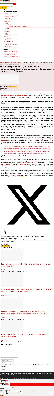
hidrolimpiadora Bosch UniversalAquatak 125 (14, 95)
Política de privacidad (12, 373)
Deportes (7, 18)
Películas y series (9, 38)
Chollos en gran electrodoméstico (17, 25)
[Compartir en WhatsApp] (5, 231)
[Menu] (0, 59)
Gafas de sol (8, 20)
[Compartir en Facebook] (4, 179)
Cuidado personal (9, 16)
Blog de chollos (4, 62)
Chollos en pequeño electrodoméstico (18, 26)
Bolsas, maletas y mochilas (12, 15)
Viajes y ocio (8, 46)
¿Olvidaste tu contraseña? (26, 392)
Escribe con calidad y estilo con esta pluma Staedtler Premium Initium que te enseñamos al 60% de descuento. (25, 313)
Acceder (2, 395)
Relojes (7, 40)
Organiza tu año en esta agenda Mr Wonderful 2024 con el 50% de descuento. (25, 335)
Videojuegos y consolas (11, 44)
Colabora (3, 7)
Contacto (31, 373)
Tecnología (8, 43)
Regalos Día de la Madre (11, 53)
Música (7, 36)
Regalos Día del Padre (11, 54)
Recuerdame (4, 393)
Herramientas (8, 21)
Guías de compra (8, 10)
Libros (6, 30)
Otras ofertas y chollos (11, 48)
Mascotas (7, 31)
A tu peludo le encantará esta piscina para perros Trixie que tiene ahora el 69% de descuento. (26, 290)
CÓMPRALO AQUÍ (12, 86)
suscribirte (47, 365)
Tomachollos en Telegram (41, 373)
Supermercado (9, 41)
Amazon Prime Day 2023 (11, 51)
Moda (6, 33)
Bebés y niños (8, 13)
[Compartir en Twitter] (28, 228)
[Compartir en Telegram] (5, 234)
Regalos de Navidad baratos (12, 56)
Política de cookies (23, 373)
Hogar (6, 23)
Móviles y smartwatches (11, 35)
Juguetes (7, 28)
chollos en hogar (15, 175)
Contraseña (3, 392)
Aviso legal (2, 373)
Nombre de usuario (5, 390)
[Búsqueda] (14, 4)
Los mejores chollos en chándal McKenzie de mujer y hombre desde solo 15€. (26, 265)
